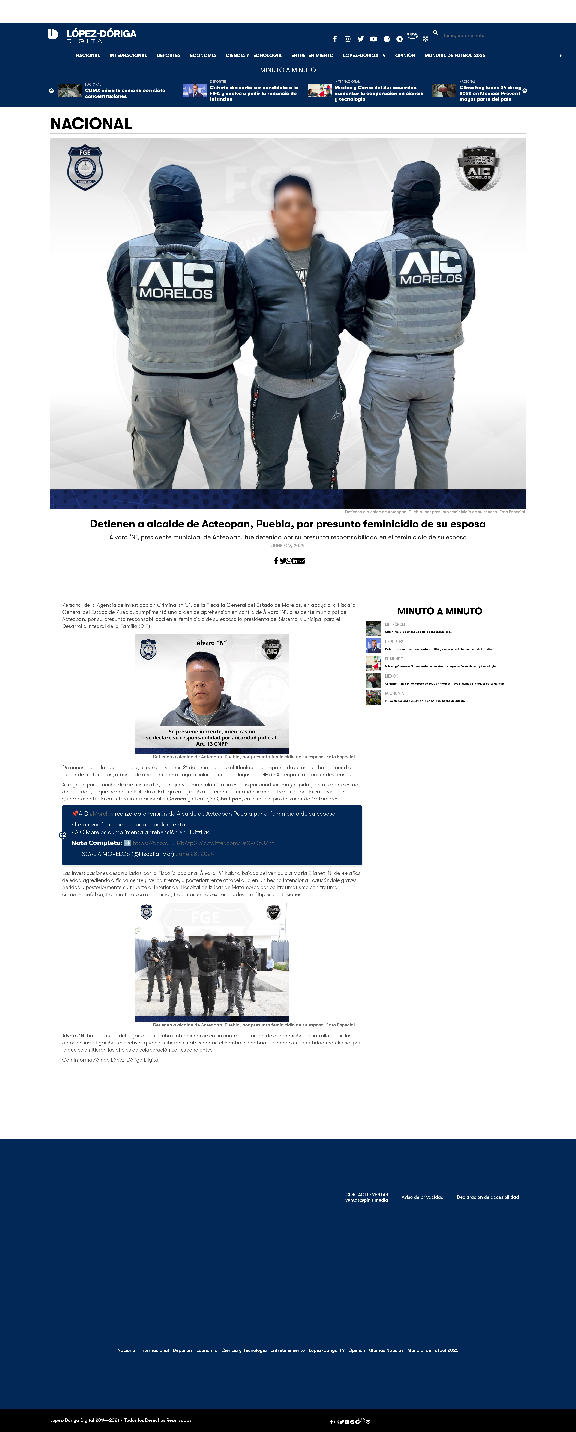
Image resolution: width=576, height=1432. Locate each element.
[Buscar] (568, 55)
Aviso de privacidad (423, 1197)
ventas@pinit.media (366, 1200)
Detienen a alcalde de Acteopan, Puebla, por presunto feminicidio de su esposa (288, 524)
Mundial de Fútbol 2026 (455, 55)
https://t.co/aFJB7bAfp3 (165, 843)
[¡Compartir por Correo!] (301, 561)
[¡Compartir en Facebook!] (276, 561)
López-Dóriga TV (364, 55)
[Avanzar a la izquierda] (51, 90)
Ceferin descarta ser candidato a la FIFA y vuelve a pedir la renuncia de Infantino (254, 93)
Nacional (88, 55)
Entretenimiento (312, 55)
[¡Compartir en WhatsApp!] (289, 561)
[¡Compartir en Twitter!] (283, 561)
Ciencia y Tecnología (254, 55)
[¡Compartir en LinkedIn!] (295, 561)
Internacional (128, 55)
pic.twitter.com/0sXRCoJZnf (236, 843)
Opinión (405, 55)
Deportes (169, 55)
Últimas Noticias (386, 1350)
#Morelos (101, 813)
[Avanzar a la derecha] (561, 56)
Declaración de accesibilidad (488, 1197)
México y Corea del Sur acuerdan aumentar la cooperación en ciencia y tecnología (379, 93)
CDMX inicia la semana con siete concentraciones (125, 93)
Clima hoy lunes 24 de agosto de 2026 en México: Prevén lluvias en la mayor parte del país (504, 93)
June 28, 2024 (195, 853)
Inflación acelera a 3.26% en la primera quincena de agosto (425, 700)
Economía (203, 55)
